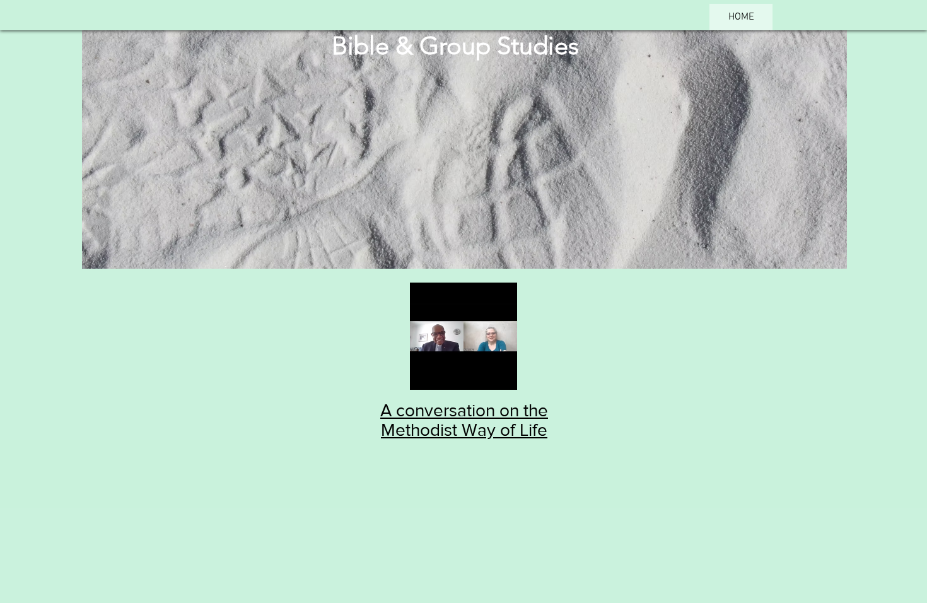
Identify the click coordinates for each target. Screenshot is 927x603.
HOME (741, 17)
